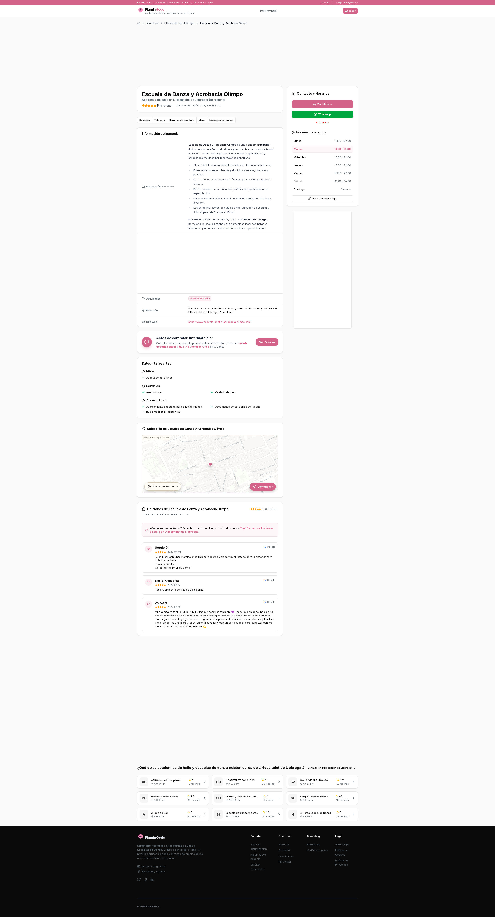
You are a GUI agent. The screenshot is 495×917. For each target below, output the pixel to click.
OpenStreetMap (152, 437)
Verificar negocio (317, 850)
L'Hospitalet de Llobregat (179, 23)
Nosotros (284, 844)
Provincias (285, 861)
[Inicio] (138, 23)
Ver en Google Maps (324, 198)
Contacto (284, 850)
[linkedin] (152, 879)
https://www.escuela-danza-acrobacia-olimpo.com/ (220, 321)
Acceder (350, 10)
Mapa (202, 119)
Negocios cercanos (221, 119)
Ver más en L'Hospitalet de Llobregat (330, 767)
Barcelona (152, 23)
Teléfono (159, 119)
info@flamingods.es (346, 2)
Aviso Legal (342, 844)
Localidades (286, 855)
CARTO (165, 437)
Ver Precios (267, 341)
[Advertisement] (247, 55)
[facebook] (146, 879)
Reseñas (144, 119)
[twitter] (139, 879)
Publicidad (313, 844)
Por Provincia (268, 10)
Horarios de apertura (181, 119)
